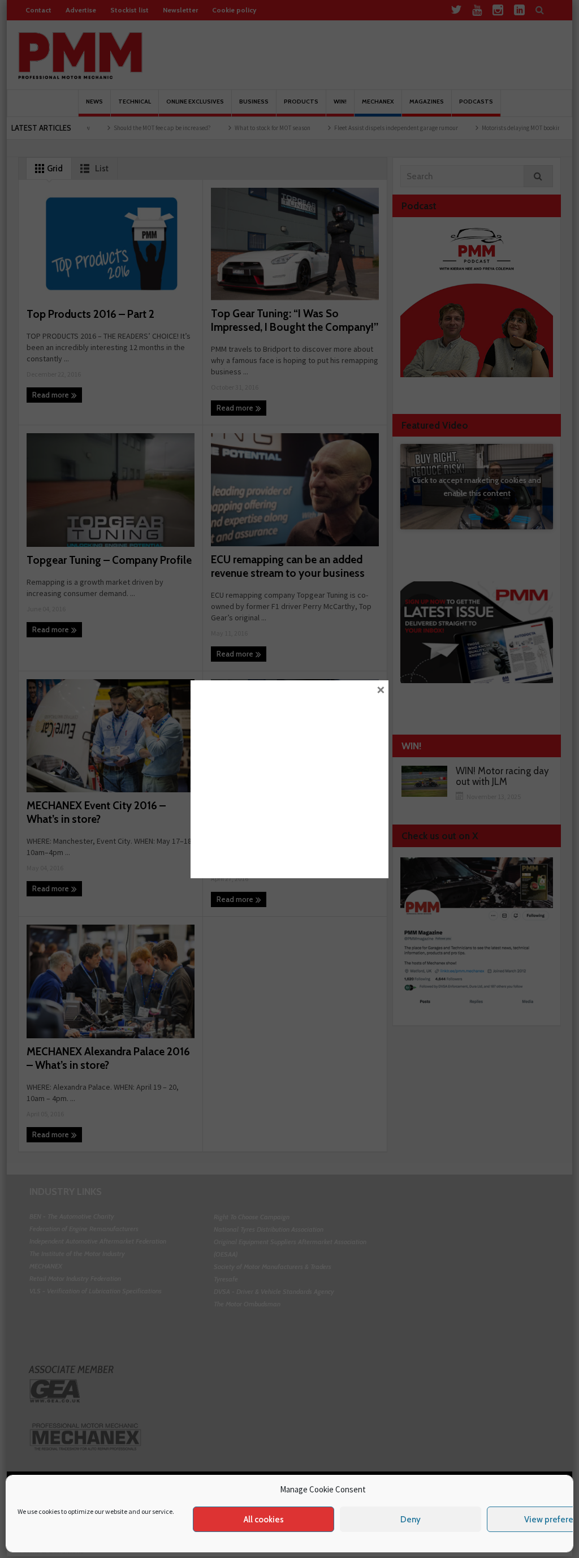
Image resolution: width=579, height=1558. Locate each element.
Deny (410, 1519)
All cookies (264, 1519)
